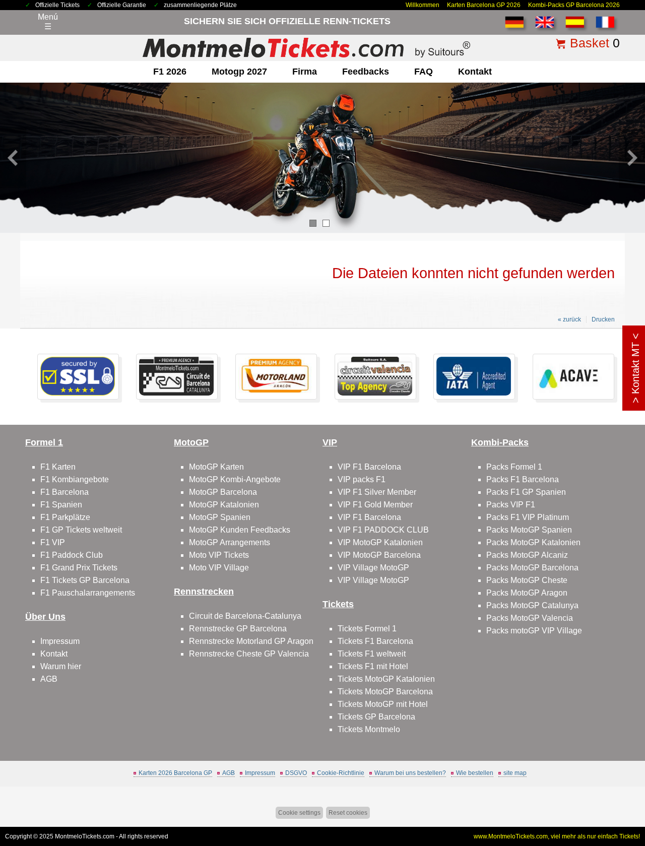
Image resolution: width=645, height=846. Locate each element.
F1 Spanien (61, 504)
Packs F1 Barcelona (522, 479)
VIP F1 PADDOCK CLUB (383, 530)
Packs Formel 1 (514, 467)
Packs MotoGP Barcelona (532, 567)
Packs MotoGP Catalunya (532, 605)
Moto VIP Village (219, 567)
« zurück (569, 319)
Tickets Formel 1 (367, 628)
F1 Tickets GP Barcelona (85, 580)
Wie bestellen (474, 772)
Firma (304, 72)
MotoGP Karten (216, 467)
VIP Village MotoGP (373, 567)
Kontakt (475, 72)
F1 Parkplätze (65, 517)
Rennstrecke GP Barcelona (238, 628)
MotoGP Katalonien (224, 504)
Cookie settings (299, 812)
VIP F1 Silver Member (377, 492)
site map (515, 772)
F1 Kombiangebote (74, 479)
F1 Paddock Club (71, 555)
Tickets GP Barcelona (376, 716)
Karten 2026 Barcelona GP (175, 772)
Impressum (60, 641)
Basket (589, 43)
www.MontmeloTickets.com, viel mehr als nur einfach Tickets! (557, 836)
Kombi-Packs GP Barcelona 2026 (574, 5)
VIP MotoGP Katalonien (380, 542)
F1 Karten (58, 467)
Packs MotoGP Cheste (526, 580)
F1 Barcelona (64, 492)
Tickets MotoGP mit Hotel (383, 704)
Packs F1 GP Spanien (526, 492)
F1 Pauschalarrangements (87, 593)
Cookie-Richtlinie (340, 772)
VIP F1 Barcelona (369, 467)
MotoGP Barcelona (223, 492)
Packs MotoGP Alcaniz (527, 555)
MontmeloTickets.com (84, 836)
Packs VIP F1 (510, 504)
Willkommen (422, 5)
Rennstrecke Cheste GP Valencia (249, 653)
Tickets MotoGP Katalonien (386, 679)
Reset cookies (348, 812)
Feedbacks (365, 72)
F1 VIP (52, 542)
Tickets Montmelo (369, 729)
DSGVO (296, 772)
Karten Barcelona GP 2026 (484, 5)
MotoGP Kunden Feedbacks (239, 530)
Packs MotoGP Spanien (529, 530)
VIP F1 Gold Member (375, 504)
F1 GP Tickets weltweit (81, 530)
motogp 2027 (239, 72)
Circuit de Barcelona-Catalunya (245, 616)
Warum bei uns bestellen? (410, 772)
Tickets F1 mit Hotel (373, 666)
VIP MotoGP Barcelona (379, 555)
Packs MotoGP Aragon (526, 593)
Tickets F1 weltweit (372, 653)
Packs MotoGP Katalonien (533, 542)
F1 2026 (169, 72)
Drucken (603, 319)
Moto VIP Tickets (219, 555)
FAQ (423, 72)
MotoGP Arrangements (229, 542)
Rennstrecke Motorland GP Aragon (251, 641)
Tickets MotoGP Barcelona (385, 691)
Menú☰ (48, 22)
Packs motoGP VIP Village (534, 630)
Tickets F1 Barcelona (375, 641)
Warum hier (60, 666)
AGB (48, 679)
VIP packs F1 (361, 479)
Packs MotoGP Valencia (529, 618)
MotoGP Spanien (219, 517)
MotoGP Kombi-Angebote (235, 479)
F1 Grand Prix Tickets (78, 567)
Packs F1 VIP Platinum (527, 517)
